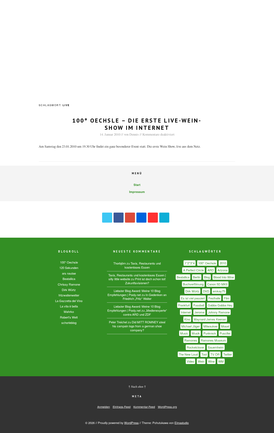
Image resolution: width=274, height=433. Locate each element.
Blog (207, 277)
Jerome (199, 312)
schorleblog (68, 322)
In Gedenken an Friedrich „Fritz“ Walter (145, 297)
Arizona (222, 270)
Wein (201, 361)
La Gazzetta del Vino (68, 301)
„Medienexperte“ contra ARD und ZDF (145, 312)
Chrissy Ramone (69, 284)
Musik (196, 333)
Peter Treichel (118, 322)
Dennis (134, 134)
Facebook (119, 218)
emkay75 (219, 291)
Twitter (107, 218)
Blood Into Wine (223, 277)
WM (221, 361)
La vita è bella (69, 306)
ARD (210, 270)
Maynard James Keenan (210, 319)
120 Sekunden (68, 268)
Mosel (225, 326)
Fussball (198, 305)
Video (190, 361)
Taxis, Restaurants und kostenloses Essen (143, 265)
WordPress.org (167, 407)
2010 (223, 263)
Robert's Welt (69, 317)
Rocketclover (195, 347)
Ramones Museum (213, 340)
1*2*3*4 (190, 263)
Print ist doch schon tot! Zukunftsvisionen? (145, 281)
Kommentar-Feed (144, 407)
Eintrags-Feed (122, 407)
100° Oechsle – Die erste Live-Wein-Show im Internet (137, 124)
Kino (187, 319)
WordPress (131, 423)
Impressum (137, 192)
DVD (206, 291)
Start (137, 185)
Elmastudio (182, 423)
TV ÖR (215, 354)
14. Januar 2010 (110, 134)
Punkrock (209, 333)
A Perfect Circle (193, 270)
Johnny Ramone (219, 312)
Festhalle (214, 298)
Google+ (130, 218)
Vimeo (164, 218)
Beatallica (69, 279)
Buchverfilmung (193, 284)
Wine (211, 361)
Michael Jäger (190, 326)
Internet (186, 312)
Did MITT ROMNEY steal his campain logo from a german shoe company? (138, 326)
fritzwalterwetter (69, 295)
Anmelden (103, 407)
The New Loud (188, 354)
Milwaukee (210, 326)
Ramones (190, 340)
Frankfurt (184, 305)
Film (226, 298)
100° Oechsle (69, 262)
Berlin (196, 277)
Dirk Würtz (69, 290)
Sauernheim (216, 347)
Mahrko (69, 311)
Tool (204, 354)
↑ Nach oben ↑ (137, 386)
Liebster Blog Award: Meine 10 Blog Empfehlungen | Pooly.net (134, 293)
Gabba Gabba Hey (220, 305)
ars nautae (69, 273)
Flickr (141, 218)
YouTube (153, 218)
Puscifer (225, 333)
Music (184, 333)
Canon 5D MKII (217, 284)
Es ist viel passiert (193, 298)
